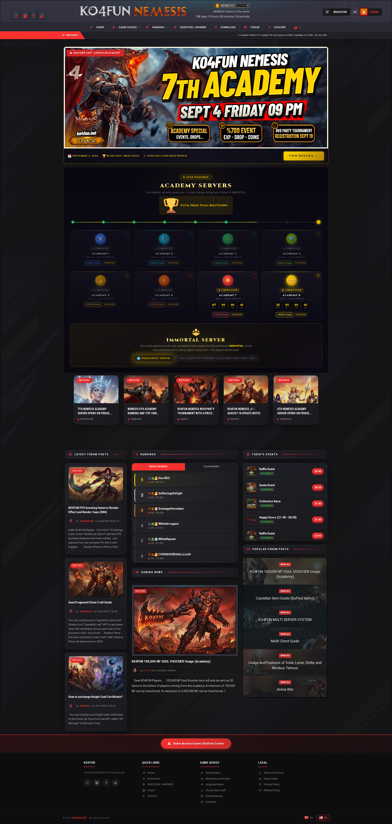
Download (153, 778)
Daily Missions (214, 795)
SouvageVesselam (171, 508)
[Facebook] (106, 782)
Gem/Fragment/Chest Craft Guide (90, 602)
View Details (303, 156)
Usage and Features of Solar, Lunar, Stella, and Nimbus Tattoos (285, 665)
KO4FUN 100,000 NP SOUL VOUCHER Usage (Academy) (171, 661)
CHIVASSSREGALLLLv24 (174, 554)
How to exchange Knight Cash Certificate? (95, 697)
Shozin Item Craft (215, 790)
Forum (151, 790)
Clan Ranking (211, 466)
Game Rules (270, 778)
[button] (124, 27)
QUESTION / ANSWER (160, 784)
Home (151, 772)
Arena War (285, 689)
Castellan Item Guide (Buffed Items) (285, 598)
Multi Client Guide (285, 641)
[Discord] (96, 782)
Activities (210, 801)
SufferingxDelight (170, 493)
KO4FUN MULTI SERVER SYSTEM (285, 619)
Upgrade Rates (214, 784)
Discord (152, 795)
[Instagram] (87, 782)
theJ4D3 (164, 478)
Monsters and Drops (217, 778)
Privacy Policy (271, 784)
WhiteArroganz (168, 523)
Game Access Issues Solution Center (199, 743)
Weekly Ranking (158, 466)
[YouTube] (115, 782)
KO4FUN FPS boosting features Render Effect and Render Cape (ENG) (93, 510)
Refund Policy (271, 790)
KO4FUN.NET (79, 817)
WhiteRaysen (167, 539)
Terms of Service (273, 772)
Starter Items (212, 772)
